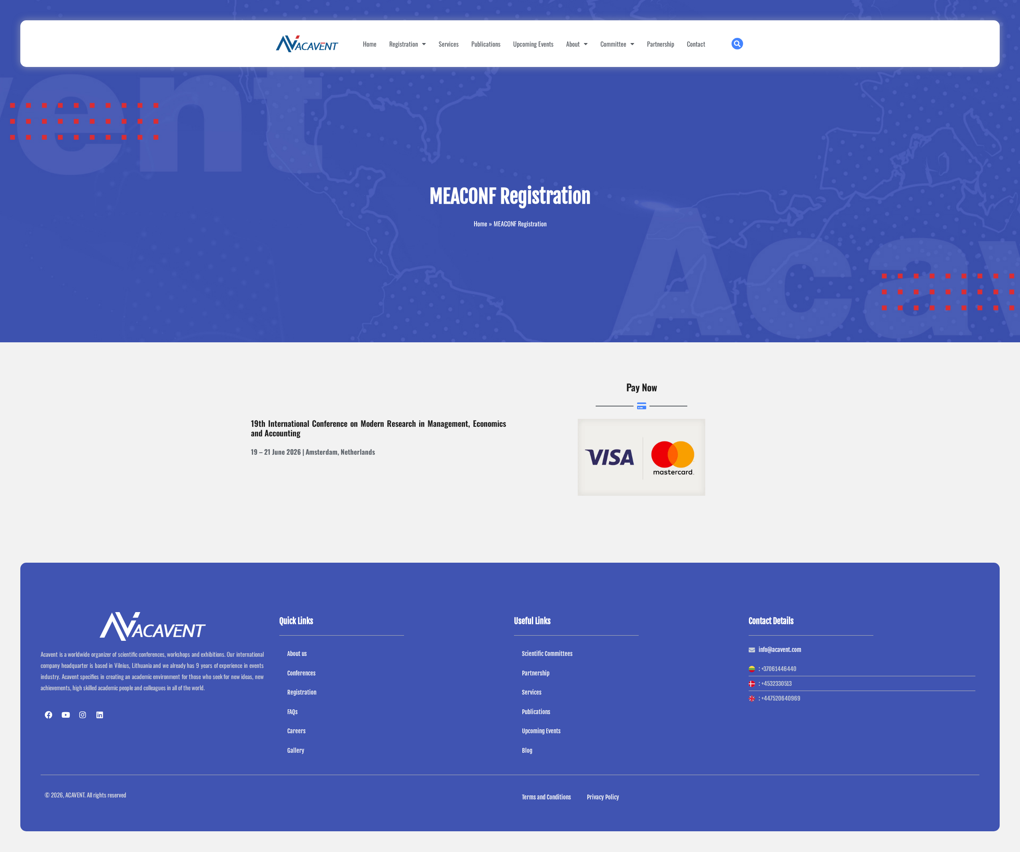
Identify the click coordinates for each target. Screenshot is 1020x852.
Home (370, 44)
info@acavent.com (780, 650)
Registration (403, 44)
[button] (737, 43)
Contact (696, 44)
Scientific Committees (547, 654)
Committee (613, 44)
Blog (527, 750)
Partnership (660, 44)
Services (449, 44)
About (573, 44)
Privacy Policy (603, 797)
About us (297, 654)
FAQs (292, 712)
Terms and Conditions (546, 797)
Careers (296, 731)
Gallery (295, 750)
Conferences (301, 673)
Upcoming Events (533, 44)
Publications (485, 44)
